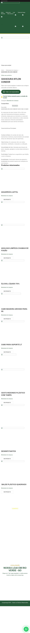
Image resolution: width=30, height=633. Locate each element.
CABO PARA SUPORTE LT (11, 345)
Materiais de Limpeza (12, 70)
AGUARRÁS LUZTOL (9, 192)
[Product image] (12, 235)
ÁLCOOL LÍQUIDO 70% (10, 284)
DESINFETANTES (8, 451)
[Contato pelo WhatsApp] (26, 629)
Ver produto (7, 199)
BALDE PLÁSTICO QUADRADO (13, 484)
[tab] (15, 105)
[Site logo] (10, 6)
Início (2, 70)
